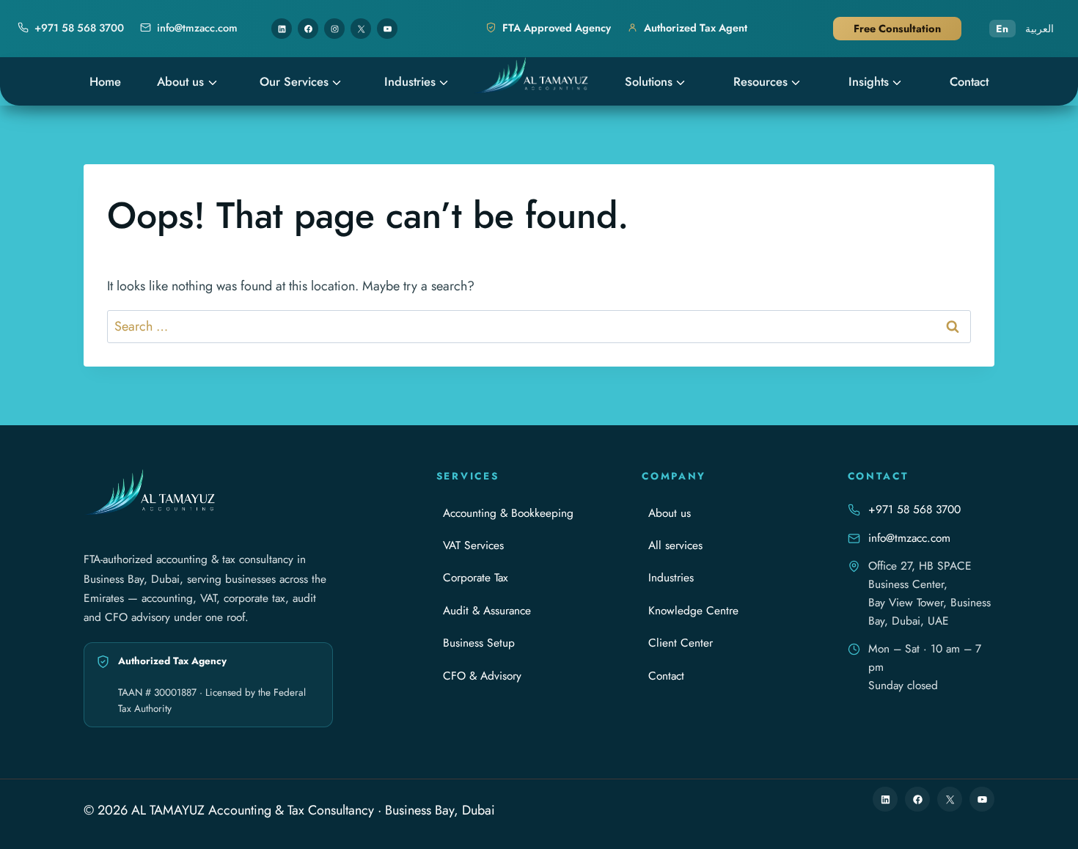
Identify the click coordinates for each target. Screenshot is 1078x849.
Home (105, 81)
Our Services (294, 81)
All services (675, 545)
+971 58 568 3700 (914, 509)
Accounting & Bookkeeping (508, 512)
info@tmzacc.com (909, 537)
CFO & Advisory (482, 675)
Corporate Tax (475, 577)
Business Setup (479, 642)
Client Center (680, 642)
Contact (969, 81)
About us (180, 81)
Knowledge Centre (693, 610)
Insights (868, 81)
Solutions (648, 81)
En (1002, 28)
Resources (760, 81)
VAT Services (473, 545)
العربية (1039, 28)
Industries (410, 81)
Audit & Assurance (487, 610)
